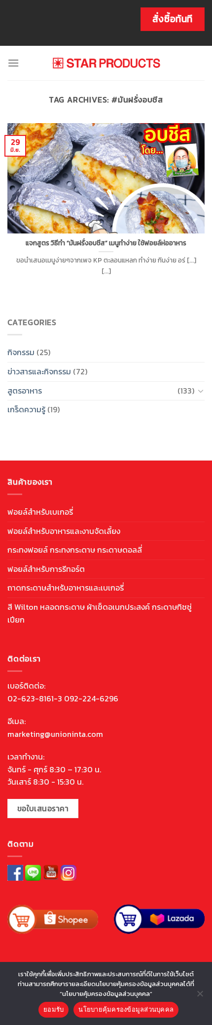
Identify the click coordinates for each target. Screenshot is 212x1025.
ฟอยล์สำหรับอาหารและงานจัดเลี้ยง (63, 531)
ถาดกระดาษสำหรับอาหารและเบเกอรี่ (65, 588)
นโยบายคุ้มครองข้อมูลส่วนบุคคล (126, 1009)
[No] (200, 996)
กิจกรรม (21, 352)
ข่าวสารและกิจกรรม (39, 371)
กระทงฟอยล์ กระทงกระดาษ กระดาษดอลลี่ (74, 550)
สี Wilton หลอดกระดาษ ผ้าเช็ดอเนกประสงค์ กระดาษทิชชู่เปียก (99, 613)
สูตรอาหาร (24, 391)
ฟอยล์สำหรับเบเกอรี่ (40, 512)
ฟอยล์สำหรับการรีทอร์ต (46, 569)
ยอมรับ (53, 1009)
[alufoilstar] (106, 63)
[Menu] (13, 63)
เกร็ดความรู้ (26, 409)
